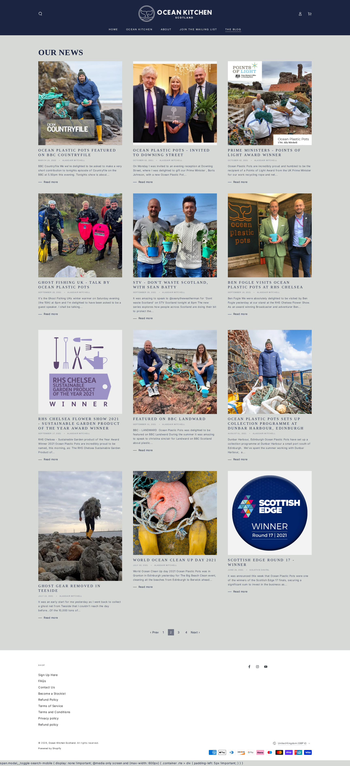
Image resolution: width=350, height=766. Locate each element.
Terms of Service (50, 706)
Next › (195, 632)
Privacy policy (48, 718)
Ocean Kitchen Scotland (62, 743)
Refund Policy (48, 699)
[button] (40, 14)
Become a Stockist (52, 693)
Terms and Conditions (54, 712)
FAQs (42, 681)
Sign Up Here (48, 675)
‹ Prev (154, 632)
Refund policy (48, 724)
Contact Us (46, 687)
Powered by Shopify (49, 748)
